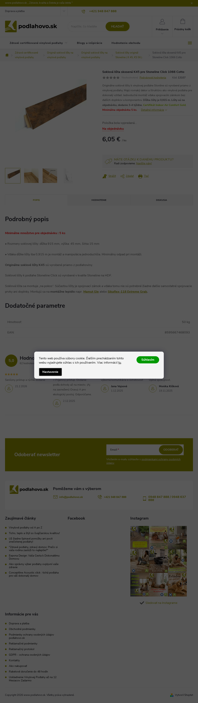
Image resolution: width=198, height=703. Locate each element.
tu (119, 362)
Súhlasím (147, 360)
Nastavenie (50, 372)
